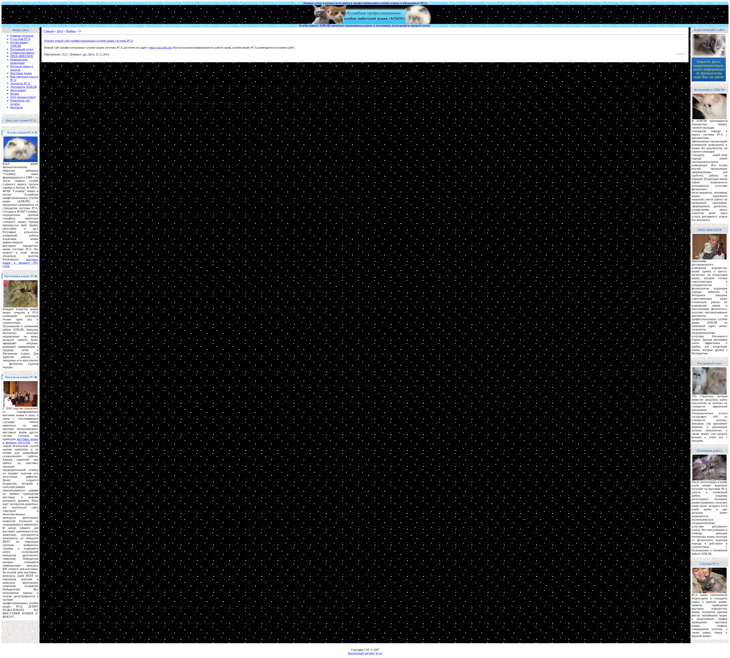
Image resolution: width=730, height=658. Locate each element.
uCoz (379, 653)
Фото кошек (18, 90)
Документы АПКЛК (23, 86)
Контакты (16, 107)
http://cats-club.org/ (160, 47)
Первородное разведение (19, 61)
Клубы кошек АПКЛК (19, 44)
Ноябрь (70, 31)
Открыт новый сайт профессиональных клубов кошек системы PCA (88, 40)
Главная (49, 31)
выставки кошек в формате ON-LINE (20, 440)
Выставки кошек (21, 73)
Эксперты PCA (20, 83)
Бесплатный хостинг (361, 653)
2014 (60, 31)
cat (84, 54)
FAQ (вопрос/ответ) (23, 97)
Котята (14, 93)
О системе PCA (20, 39)
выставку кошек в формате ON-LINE (20, 263)
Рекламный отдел (21, 49)
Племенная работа (22, 52)
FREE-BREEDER (21, 56)
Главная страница (21, 35)
